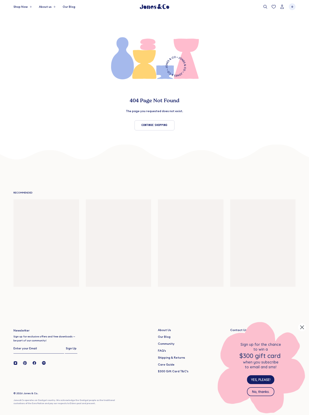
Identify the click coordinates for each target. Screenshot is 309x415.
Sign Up (71, 348)
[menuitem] (69, 6)
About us (45, 7)
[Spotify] (44, 363)
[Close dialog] (302, 327)
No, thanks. (260, 392)
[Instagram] (16, 363)
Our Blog (69, 7)
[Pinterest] (25, 363)
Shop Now (20, 7)
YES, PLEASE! (261, 380)
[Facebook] (34, 363)
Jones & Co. (30, 393)
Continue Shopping (154, 125)
